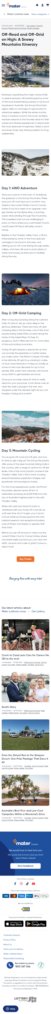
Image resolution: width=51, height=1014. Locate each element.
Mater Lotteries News (12, 954)
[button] (3, 5)
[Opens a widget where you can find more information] (10, 1009)
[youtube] (33, 883)
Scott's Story (9, 707)
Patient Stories (13, 713)
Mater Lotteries (33, 28)
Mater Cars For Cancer (17, 28)
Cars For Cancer (34, 713)
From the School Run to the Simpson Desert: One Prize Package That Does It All (25, 759)
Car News (30, 665)
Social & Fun (39, 665)
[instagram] (21, 883)
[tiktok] (27, 883)
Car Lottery (30, 26)
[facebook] (15, 883)
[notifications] (37, 5)
